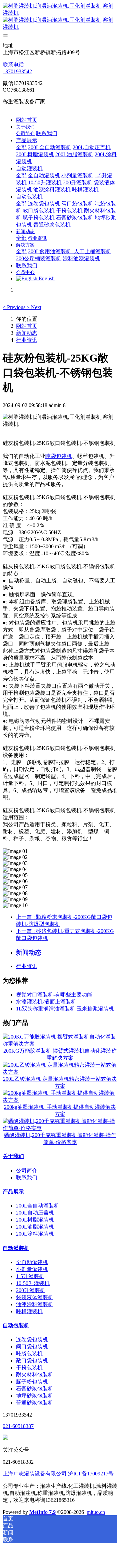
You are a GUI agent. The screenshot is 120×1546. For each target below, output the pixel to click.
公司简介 (26, 1170)
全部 (21, 147)
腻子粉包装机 (32, 1381)
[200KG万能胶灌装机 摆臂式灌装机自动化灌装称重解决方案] (60, 1044)
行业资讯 (26, 340)
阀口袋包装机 (32, 1346)
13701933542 (17, 71)
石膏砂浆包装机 (34, 1388)
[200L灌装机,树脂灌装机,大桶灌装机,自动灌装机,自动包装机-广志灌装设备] (60, 17)
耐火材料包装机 (34, 1374)
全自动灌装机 (32, 1262)
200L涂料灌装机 (35, 1234)
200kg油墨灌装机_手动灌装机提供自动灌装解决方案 (60, 1110)
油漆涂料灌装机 (34, 1304)
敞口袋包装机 (32, 1360)
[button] (15, 307)
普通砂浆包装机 (34, 1403)
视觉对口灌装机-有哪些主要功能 (54, 994)
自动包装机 (16, 1325)
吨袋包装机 (58, 456)
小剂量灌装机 (32, 1269)
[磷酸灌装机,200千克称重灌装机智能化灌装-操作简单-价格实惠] (60, 1128)
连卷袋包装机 (32, 1339)
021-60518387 (18, 1426)
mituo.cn (96, 1512)
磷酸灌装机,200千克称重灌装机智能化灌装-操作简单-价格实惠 (60, 1138)
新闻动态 (26, 333)
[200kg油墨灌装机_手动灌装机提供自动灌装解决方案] (60, 1100)
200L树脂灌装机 (35, 1220)
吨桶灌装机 (29, 1311)
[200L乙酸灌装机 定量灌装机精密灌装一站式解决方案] (60, 1072)
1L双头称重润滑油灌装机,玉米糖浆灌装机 (65, 1008)
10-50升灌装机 (33, 1283)
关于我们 (13, 1156)
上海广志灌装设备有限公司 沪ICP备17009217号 (58, 1473)
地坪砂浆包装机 (34, 1395)
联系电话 (13, 65)
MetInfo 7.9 (42, 1512)
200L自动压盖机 (35, 1213)
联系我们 (26, 1177)
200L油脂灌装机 (35, 1227)
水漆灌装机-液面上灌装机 (46, 1001)
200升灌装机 (30, 1290)
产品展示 (13, 1191)
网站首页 (26, 120)
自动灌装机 (16, 1248)
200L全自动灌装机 (37, 1206)
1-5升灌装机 (30, 1276)
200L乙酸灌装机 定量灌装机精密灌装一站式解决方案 (60, 1082)
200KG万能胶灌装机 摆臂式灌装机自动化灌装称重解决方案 (60, 1054)
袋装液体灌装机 (34, 1297)
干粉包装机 (29, 1367)
